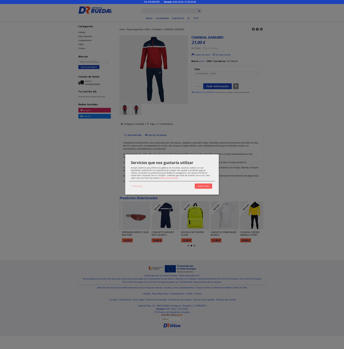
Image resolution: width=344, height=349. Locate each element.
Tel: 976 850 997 (152, 2)
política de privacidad (169, 178)
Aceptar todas (203, 186)
